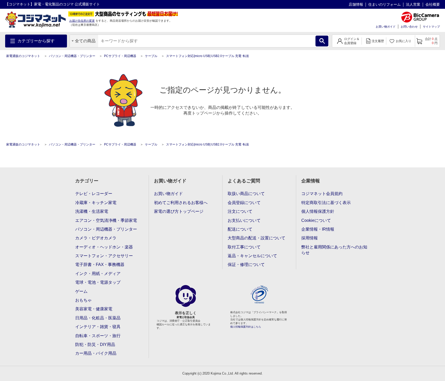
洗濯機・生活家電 (91, 211)
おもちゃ (83, 300)
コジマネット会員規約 (322, 193)
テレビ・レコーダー (93, 193)
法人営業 (413, 4)
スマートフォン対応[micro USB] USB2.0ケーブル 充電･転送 (207, 56)
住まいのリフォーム (384, 4)
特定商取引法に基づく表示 (326, 202)
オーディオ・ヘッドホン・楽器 (104, 247)
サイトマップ (431, 26)
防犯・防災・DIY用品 (95, 344)
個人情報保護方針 (317, 211)
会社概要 (432, 4)
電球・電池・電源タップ (98, 282)
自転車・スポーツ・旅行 (98, 336)
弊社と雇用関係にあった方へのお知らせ (334, 250)
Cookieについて (316, 220)
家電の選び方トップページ (178, 211)
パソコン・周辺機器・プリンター (72, 56)
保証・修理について (246, 264)
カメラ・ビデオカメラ (95, 238)
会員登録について (244, 202)
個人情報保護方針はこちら (245, 326)
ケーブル (151, 56)
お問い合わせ (409, 26)
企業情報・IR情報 (317, 229)
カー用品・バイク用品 (95, 353)
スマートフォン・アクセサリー (104, 256)
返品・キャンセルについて (252, 256)
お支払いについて (244, 220)
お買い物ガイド (386, 26)
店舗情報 (356, 4)
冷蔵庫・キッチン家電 (95, 202)
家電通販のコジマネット (23, 56)
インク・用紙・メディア (98, 273)
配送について (240, 229)
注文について (240, 211)
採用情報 (309, 238)
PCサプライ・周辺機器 (120, 56)
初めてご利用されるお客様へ (181, 202)
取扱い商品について (246, 193)
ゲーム (81, 291)
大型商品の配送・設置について (256, 238)
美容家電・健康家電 (93, 309)
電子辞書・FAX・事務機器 (99, 264)
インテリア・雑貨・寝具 (98, 327)
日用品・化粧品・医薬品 (98, 318)
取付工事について (244, 247)
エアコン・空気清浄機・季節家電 (106, 220)
